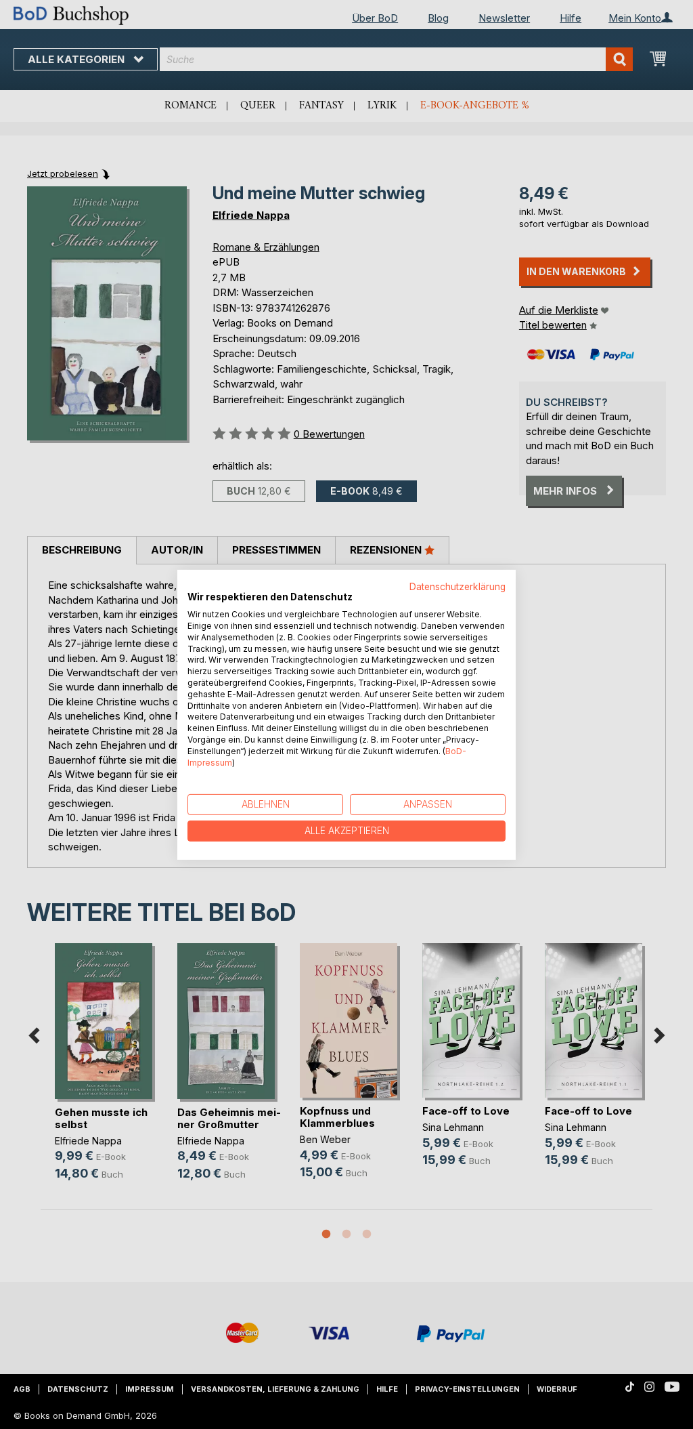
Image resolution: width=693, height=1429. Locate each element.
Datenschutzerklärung (457, 586)
